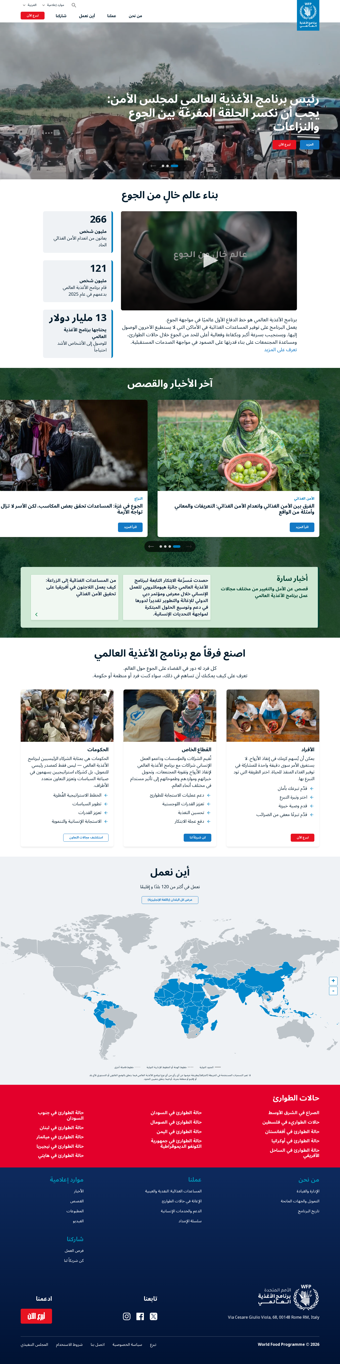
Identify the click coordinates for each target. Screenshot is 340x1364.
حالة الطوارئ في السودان (176, 1112)
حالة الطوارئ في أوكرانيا (295, 1141)
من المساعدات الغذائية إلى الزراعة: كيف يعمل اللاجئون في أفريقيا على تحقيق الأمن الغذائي (81, 587)
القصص (77, 1201)
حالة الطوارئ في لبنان (62, 1127)
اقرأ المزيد (302, 527)
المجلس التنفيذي (34, 1344)
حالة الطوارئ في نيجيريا (60, 1146)
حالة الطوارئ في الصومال (175, 1122)
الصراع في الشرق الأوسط (293, 1112)
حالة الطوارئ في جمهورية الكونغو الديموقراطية (176, 1143)
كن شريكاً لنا (198, 837)
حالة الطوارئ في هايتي (61, 1155)
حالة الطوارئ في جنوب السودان (61, 1115)
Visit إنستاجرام (126, 1316)
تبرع (153, 1344)
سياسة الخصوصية (127, 1344)
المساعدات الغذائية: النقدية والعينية (173, 1191)
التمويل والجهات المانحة (300, 1201)
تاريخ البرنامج (308, 1211)
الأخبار (79, 1191)
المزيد (309, 144)
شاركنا (61, 16)
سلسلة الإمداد (189, 1221)
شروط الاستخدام (69, 1344)
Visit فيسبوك (140, 1316)
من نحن (135, 16)
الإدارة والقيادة (308, 1191)
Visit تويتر (153, 1316)
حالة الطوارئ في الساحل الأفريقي (294, 1153)
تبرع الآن (33, 15)
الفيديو (78, 1221)
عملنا (111, 16)
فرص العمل (74, 1250)
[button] (153, 165)
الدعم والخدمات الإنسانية (181, 1211)
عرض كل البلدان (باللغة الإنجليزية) (170, 900)
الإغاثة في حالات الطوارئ (181, 1201)
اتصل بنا (98, 1344)
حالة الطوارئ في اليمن (179, 1131)
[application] (209, 260)
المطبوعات (75, 1211)
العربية (32, 5)
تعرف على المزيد (280, 349)
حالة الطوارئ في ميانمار (60, 1137)
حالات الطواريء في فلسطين (290, 1122)
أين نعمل (87, 16)
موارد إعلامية (55, 5)
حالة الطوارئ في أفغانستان (292, 1131)
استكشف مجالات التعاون (86, 837)
